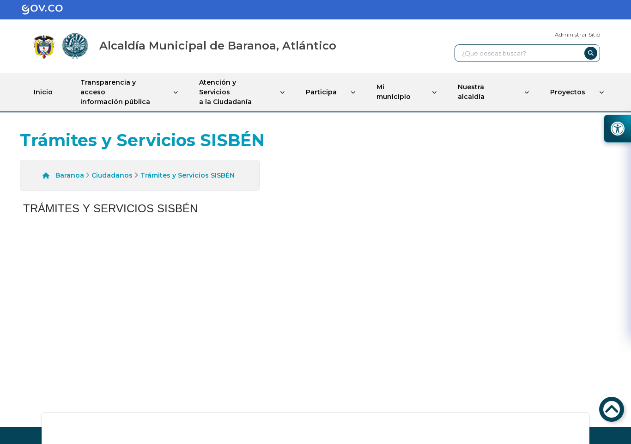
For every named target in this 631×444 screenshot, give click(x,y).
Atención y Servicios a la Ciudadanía (225, 92)
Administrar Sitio (577, 34)
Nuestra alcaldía (471, 92)
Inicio (43, 92)
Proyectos (567, 92)
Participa (321, 92)
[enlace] (49, 10)
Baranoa (69, 175)
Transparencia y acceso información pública (115, 92)
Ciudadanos (112, 175)
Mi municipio (393, 92)
